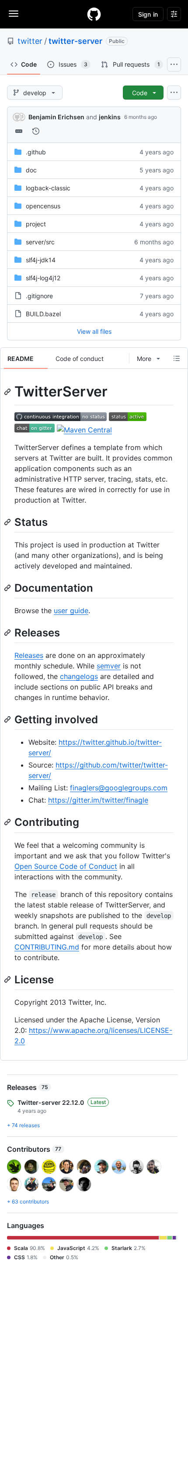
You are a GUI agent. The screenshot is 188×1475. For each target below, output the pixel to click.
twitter (29, 41)
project (36, 224)
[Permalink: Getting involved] (8, 719)
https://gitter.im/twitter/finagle (98, 800)
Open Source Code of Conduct (65, 866)
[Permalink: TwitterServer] (8, 392)
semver (109, 665)
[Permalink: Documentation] (8, 588)
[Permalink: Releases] (8, 632)
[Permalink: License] (8, 979)
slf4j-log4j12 (43, 278)
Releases (28, 655)
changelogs (79, 676)
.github (36, 152)
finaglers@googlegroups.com (118, 787)
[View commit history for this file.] (35, 131)
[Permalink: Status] (8, 522)
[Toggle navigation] (13, 13)
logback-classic (48, 188)
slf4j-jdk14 (41, 260)
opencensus (43, 206)
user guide (71, 610)
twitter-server (75, 41)
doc (31, 170)
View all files (94, 331)
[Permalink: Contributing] (8, 822)
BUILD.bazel (43, 314)
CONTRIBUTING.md (46, 947)
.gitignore (39, 296)
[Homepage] (94, 14)
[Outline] (176, 358)
